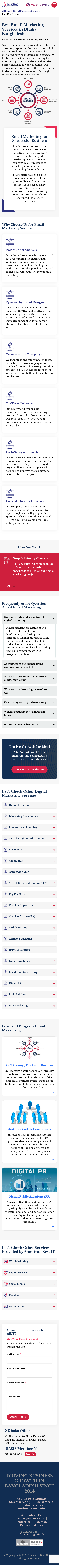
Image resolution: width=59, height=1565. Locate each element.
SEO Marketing (19, 1502)
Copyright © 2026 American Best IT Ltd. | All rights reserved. (30, 1557)
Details (30, 1454)
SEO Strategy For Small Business (30, 1065)
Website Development (31, 1498)
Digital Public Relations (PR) (29, 1196)
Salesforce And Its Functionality (29, 1129)
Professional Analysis (21, 250)
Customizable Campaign (24, 354)
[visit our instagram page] (43, 1534)
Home (7, 11)
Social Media (44, 1502)
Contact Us (23, 1521)
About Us (35, 1515)
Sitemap (41, 1521)
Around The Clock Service (25, 501)
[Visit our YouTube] (34, 1534)
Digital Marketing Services (26, 11)
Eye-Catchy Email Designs (25, 302)
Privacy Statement (32, 1525)
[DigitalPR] (29, 1226)
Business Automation (32, 1508)
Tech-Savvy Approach (22, 452)
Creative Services (31, 1505)
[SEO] (29, 1092)
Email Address (16, 1382)
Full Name (14, 1354)
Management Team (31, 1518)
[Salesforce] (29, 1159)
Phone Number (17, 1368)
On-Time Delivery (19, 403)
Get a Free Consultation (29, 769)
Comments (13, 1396)
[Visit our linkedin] (28, 1534)
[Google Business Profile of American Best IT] (24, 1534)
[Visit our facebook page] (20, 1534)
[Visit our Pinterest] (38, 1534)
